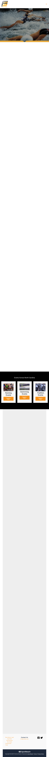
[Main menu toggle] (46, 4)
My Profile (9, 738)
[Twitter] (41, 738)
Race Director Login (9, 737)
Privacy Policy (41, 754)
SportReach (30, 754)
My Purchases (10, 740)
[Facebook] (38, 738)
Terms (35, 754)
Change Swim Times (8, 744)
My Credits (9, 742)
